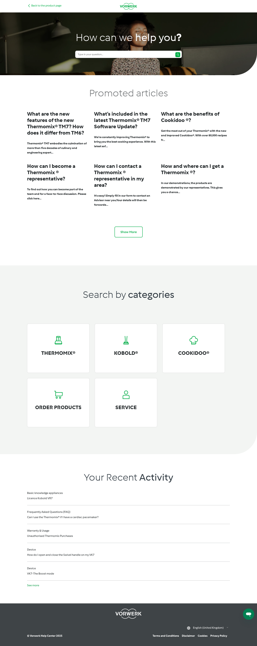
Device (31, 549)
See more (33, 585)
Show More (128, 232)
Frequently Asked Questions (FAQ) (48, 512)
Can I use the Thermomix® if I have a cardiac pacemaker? (62, 517)
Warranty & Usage (38, 530)
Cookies (203, 635)
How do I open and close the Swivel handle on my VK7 (60, 554)
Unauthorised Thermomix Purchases (50, 536)
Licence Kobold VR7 (40, 498)
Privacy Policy (218, 635)
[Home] (128, 6)
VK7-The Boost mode (40, 573)
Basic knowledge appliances (45, 493)
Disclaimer (188, 635)
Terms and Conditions (166, 635)
